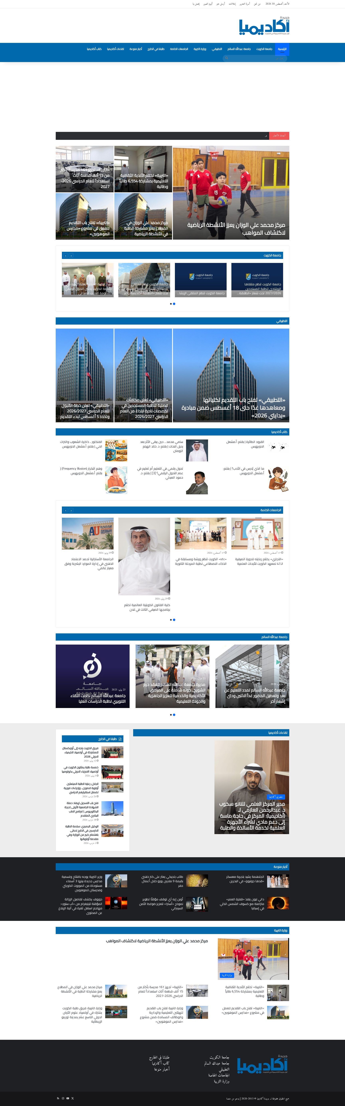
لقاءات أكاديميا (115, 48)
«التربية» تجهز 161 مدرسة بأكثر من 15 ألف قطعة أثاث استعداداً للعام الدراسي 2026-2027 (226, 135)
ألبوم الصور (207, 4)
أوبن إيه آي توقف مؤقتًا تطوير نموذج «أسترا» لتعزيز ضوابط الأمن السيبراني (161, 903)
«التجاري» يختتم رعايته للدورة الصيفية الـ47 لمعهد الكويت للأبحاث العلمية (259, 561)
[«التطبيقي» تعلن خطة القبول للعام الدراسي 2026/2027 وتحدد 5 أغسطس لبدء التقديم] (85, 375)
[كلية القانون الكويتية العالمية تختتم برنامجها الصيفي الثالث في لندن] (144, 556)
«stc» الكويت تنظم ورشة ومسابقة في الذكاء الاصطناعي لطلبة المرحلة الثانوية (201, 561)
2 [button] (171, 304)
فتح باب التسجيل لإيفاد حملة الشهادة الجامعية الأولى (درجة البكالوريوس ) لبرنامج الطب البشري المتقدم (81, 809)
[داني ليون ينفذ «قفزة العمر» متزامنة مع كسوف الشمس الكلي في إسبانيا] (278, 903)
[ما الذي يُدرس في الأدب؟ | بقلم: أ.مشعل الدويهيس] (278, 479)
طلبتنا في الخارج (156, 48)
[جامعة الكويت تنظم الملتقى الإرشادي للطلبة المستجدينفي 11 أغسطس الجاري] (201, 280)
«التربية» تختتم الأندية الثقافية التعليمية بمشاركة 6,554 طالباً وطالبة (143, 181)
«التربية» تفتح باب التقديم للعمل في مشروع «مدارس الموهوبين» (88, 228)
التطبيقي (217, 48)
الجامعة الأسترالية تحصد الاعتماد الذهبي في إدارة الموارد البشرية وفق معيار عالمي (89, 563)
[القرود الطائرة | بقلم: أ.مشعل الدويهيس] (278, 446)
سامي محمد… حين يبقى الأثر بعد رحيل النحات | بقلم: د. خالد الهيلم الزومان (161, 446)
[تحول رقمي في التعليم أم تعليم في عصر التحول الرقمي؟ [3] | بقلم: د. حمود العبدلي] (197, 480)
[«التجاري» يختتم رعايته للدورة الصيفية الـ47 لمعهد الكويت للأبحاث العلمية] (257, 533)
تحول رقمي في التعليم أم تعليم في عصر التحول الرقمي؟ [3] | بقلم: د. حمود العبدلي (160, 472)
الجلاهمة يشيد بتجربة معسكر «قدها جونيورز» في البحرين (245, 879)
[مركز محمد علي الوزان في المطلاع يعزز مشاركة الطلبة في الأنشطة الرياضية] (143, 216)
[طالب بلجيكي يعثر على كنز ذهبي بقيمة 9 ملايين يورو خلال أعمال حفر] (197, 880)
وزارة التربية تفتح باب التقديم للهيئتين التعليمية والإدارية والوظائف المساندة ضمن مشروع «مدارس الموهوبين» (161, 1014)
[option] (172, 193)
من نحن (257, 4)
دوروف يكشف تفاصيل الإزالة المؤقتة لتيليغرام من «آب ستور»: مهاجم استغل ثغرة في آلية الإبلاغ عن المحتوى (80, 905)
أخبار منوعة (136, 48)
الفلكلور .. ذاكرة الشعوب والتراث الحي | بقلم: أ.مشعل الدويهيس (81, 444)
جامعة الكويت (264, 48)
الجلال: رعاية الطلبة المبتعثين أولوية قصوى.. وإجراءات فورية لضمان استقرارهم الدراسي (81, 788)
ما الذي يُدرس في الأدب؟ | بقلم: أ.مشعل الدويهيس (243, 470)
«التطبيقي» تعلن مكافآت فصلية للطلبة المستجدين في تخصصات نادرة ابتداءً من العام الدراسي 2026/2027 (144, 408)
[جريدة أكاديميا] (264, 25)
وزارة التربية (200, 48)
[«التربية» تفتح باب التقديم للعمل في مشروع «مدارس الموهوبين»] (85, 216)
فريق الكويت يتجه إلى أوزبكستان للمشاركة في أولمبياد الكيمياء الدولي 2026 (80, 752)
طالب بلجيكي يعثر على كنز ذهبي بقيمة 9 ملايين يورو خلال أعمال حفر (162, 881)
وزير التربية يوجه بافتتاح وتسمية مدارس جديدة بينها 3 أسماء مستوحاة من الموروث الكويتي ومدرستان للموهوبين (82, 883)
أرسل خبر (220, 4)
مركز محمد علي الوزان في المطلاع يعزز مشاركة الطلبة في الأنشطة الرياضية (146, 228)
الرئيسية (282, 48)
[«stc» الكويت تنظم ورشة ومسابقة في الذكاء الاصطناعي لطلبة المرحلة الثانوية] (201, 533)
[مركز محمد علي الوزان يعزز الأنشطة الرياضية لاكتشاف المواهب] (231, 193)
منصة (228, 1098)
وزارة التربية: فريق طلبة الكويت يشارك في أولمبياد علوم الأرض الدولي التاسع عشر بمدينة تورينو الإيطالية (81, 1014)
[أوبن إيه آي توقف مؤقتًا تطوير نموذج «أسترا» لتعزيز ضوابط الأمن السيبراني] (197, 904)
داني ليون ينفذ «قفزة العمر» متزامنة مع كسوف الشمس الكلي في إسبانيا (242, 903)
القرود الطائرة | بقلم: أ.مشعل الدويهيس (245, 444)
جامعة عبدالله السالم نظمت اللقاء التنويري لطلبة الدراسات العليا (98, 698)
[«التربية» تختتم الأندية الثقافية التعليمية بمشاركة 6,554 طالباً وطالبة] (143, 169)
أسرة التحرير (245, 4)
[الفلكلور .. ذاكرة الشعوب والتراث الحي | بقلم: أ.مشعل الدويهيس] (116, 450)
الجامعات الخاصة (179, 48)
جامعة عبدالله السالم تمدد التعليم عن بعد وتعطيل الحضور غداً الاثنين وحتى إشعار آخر (254, 695)
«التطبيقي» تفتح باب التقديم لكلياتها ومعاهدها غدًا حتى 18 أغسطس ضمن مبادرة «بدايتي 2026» (233, 408)
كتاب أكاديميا (94, 48)
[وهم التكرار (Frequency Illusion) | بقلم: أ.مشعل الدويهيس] (116, 480)
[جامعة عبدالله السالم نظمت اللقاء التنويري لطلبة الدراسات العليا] (93, 676)
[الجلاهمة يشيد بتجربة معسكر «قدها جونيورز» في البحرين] (278, 881)
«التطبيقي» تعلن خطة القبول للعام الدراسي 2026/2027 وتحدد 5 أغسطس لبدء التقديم (85, 411)
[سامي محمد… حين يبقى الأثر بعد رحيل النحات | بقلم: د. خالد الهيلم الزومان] (197, 450)
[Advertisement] (172, 96)
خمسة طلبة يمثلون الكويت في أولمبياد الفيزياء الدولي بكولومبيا (80, 769)
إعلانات (232, 4)
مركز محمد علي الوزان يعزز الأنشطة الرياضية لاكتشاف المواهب (236, 229)
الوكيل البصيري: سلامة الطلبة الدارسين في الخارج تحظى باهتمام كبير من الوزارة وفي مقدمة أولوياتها (81, 832)
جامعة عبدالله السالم (239, 48)
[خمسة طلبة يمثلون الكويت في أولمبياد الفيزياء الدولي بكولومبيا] (112, 772)
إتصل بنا (196, 4)
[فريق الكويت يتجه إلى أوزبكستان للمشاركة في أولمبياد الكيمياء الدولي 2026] (112, 752)
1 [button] (174, 304)
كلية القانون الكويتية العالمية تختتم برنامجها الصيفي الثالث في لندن (147, 607)
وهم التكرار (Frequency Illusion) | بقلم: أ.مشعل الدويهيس (81, 470)
